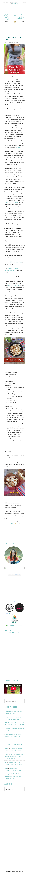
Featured (12, 527)
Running (17, 527)
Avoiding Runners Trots (15, 262)
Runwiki (14, 19)
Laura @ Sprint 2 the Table (11, 774)
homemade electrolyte (11, 202)
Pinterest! (15, 3)
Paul (5, 768)
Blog (7, 527)
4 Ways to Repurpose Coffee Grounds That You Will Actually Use (13, 736)
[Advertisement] (15, 816)
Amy (5, 762)
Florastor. (18, 147)
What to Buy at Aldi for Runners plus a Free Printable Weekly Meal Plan (14, 757)
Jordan (6, 754)
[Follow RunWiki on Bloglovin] (14, 575)
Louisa (6, 748)
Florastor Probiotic (13, 285)
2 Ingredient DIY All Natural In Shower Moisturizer (13, 776)
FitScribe (16, 871)
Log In (21, 871)
